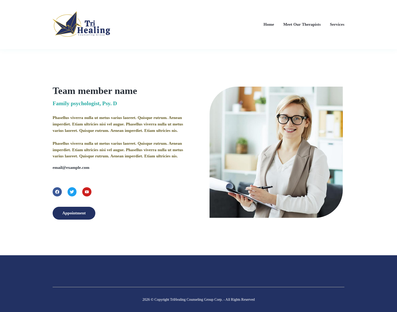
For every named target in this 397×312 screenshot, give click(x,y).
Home (269, 24)
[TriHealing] (81, 24)
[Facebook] (57, 191)
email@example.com (71, 167)
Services (337, 24)
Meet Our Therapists (302, 24)
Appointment (74, 213)
